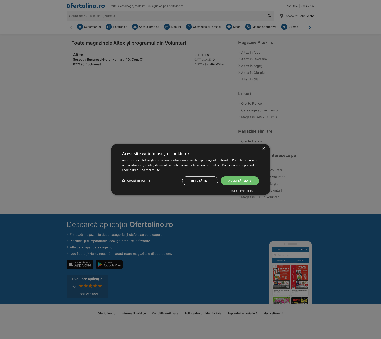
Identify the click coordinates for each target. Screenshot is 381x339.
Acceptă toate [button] (239, 180)
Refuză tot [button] (200, 180)
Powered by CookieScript (244, 190)
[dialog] (190, 169)
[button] (136, 181)
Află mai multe (150, 170)
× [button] (263, 148)
